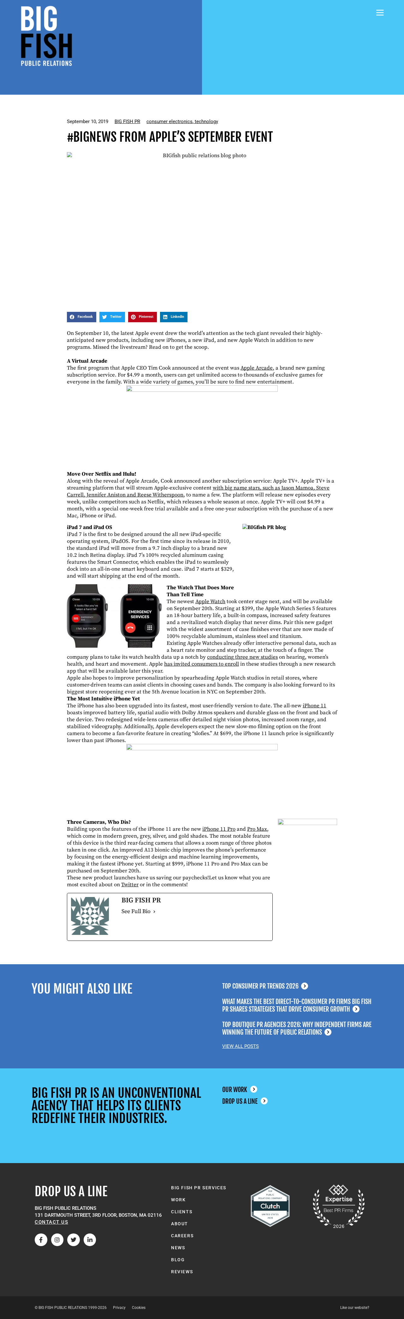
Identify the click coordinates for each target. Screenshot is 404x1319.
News (178, 1247)
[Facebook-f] (41, 1239)
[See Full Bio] (154, 911)
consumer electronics (169, 121)
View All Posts (240, 1046)
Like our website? (354, 1307)
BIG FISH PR (127, 121)
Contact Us (51, 1222)
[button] (81, 317)
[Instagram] (57, 1239)
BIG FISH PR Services (198, 1187)
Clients (181, 1211)
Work (178, 1199)
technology (206, 121)
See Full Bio (136, 911)
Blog (178, 1259)
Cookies (139, 1307)
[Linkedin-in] (90, 1239)
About (179, 1223)
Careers (182, 1235)
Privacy (119, 1307)
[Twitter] (73, 1239)
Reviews (182, 1271)
